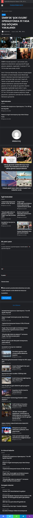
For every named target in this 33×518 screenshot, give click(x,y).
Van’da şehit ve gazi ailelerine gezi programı (15, 385)
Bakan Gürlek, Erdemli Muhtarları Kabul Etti (15, 423)
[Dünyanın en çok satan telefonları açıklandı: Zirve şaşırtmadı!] (6, 430)
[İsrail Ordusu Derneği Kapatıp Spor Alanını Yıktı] (6, 380)
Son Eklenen (16, 305)
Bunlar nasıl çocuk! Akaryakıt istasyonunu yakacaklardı (24, 213)
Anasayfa (5, 11)
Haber (10, 11)
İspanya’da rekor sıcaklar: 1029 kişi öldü (14, 373)
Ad (2, 269)
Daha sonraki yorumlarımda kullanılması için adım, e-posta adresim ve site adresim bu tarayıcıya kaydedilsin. (15, 290)
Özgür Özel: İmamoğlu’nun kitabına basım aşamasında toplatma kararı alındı (24, 204)
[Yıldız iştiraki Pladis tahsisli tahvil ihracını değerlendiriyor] (6, 438)
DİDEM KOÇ (7, 31)
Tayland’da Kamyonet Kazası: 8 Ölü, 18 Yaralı (15, 1)
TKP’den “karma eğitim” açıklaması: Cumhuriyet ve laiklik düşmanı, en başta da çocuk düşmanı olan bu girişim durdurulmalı (21, 415)
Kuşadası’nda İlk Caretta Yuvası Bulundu (20, 391)
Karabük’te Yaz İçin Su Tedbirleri (8, 223)
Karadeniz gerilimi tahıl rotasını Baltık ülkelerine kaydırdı (19, 353)
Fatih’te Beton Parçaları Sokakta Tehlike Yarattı (19, 405)
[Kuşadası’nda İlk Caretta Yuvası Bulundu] (6, 392)
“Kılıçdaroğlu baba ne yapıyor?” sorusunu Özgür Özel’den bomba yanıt (8, 214)
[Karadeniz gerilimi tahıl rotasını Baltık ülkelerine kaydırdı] (6, 354)
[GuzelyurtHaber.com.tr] (16, 5)
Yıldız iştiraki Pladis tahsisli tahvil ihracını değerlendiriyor (21, 437)
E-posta (3, 275)
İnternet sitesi (5, 281)
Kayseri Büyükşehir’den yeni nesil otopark (24, 232)
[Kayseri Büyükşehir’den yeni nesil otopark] (24, 225)
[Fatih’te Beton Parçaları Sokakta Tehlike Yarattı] (6, 406)
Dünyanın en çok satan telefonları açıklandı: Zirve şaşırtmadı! (20, 429)
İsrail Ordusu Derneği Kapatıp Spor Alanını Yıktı (21, 379)
